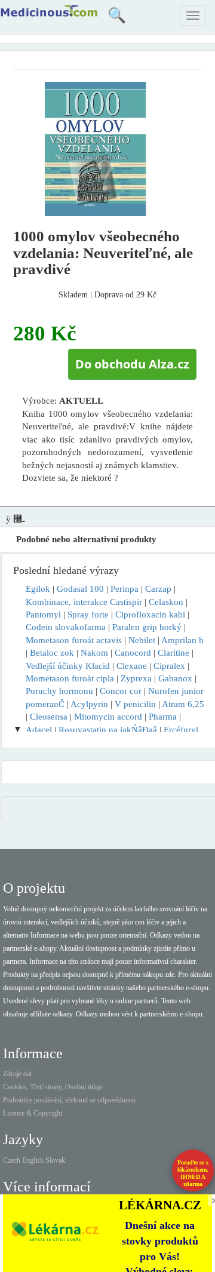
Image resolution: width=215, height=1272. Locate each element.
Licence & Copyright (32, 1113)
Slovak (55, 1160)
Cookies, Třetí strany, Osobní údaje (53, 1087)
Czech (11, 1160)
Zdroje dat (17, 1074)
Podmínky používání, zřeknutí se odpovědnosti (69, 1100)
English (33, 1160)
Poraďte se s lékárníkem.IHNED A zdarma (192, 1173)
